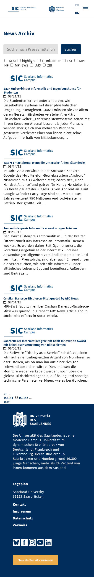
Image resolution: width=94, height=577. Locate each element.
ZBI (49, 65)
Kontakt (19, 504)
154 (10, 398)
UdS (38, 65)
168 (5, 401)
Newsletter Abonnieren (35, 560)
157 (25, 398)
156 (20, 398)
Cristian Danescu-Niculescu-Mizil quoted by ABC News (41, 298)
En (77, 5)
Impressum (22, 511)
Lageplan (20, 484)
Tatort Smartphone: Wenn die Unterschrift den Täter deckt (44, 163)
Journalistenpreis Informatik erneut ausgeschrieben (40, 228)
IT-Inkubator (51, 60)
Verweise (20, 525)
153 (5, 398)
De (77, 13)
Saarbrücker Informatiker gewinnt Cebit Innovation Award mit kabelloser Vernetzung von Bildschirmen (44, 343)
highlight (29, 60)
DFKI (12, 60)
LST (70, 60)
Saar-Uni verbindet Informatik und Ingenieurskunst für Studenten (42, 90)
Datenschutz (23, 518)
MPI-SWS (21, 65)
